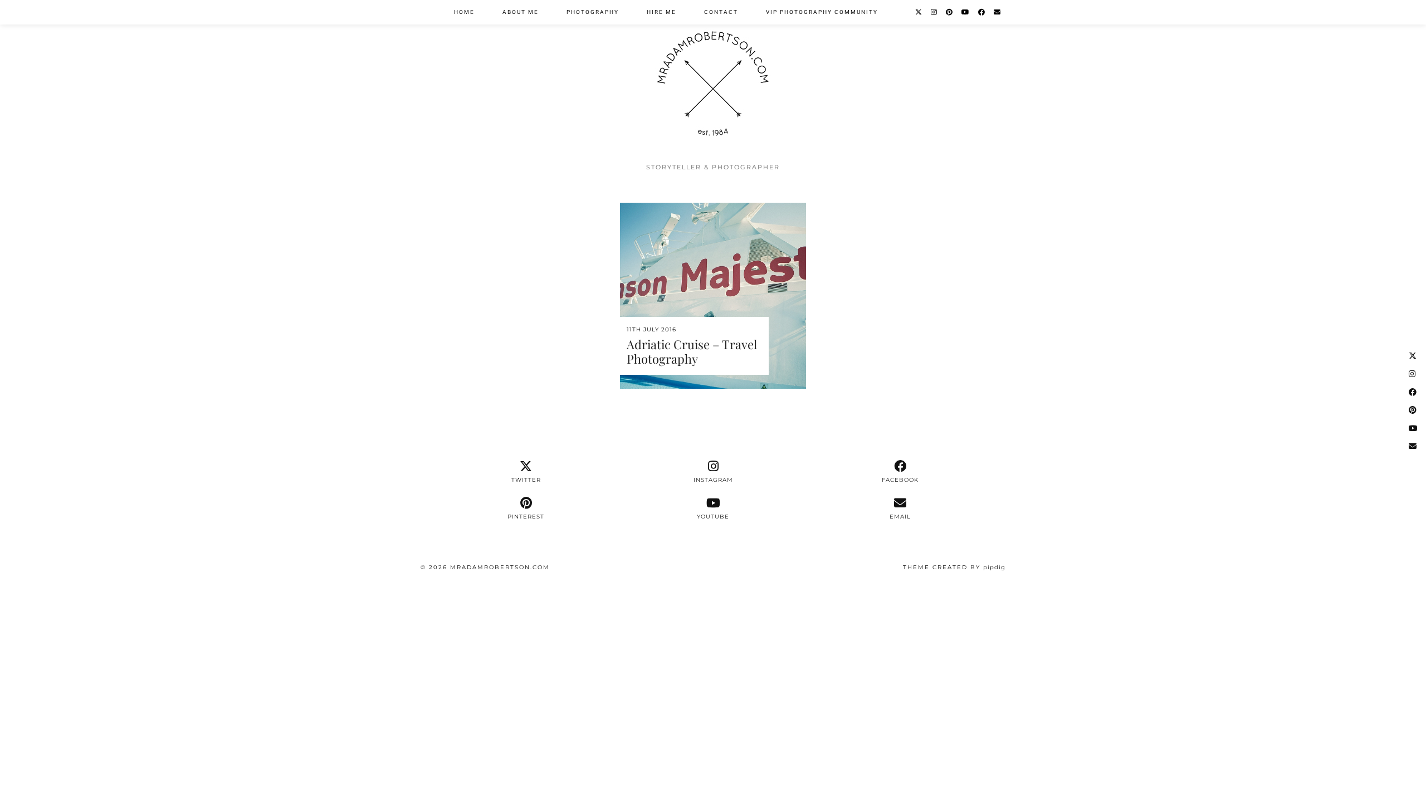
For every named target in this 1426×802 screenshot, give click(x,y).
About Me (520, 12)
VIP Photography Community (822, 12)
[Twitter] (919, 12)
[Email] (998, 12)
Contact (721, 12)
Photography (593, 12)
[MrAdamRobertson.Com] (713, 78)
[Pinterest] (950, 12)
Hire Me (661, 12)
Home (464, 12)
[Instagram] (934, 12)
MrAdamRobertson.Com (500, 567)
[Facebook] (982, 12)
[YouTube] (965, 12)
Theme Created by (954, 567)
